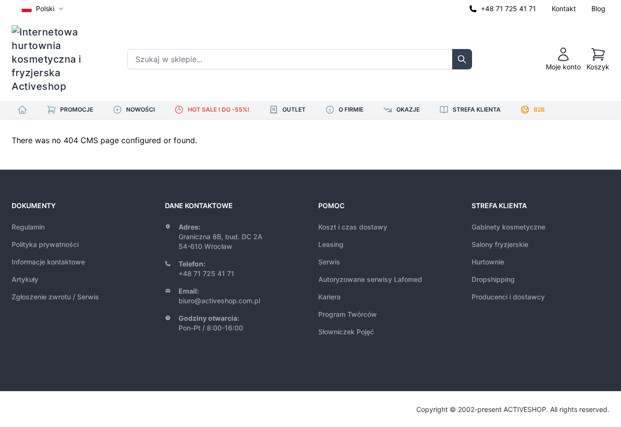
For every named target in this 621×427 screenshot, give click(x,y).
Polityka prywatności (45, 244)
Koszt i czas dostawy (352, 227)
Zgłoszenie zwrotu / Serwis (55, 297)
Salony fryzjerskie (500, 244)
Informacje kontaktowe (48, 262)
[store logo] (53, 59)
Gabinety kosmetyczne (508, 227)
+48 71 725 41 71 (508, 8)
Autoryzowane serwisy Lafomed (370, 279)
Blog (598, 8)
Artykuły (25, 279)
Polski (45, 8)
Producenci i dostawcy (508, 297)
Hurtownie (488, 262)
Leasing (330, 244)
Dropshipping (493, 279)
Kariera (329, 297)
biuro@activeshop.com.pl (219, 300)
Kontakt (564, 8)
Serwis (329, 262)
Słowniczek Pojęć (346, 332)
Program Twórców (347, 314)
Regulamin (28, 227)
